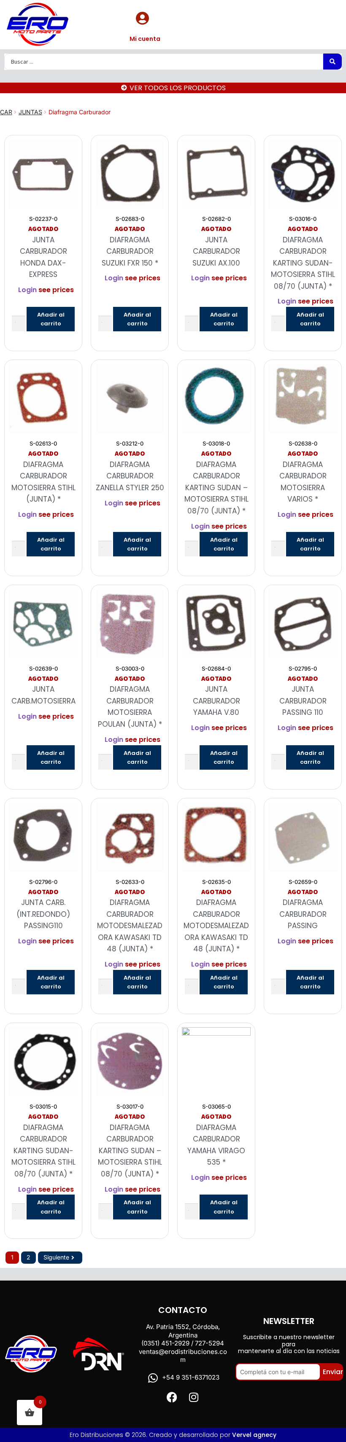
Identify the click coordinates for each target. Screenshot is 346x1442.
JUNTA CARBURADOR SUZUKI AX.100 (216, 251)
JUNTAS (30, 111)
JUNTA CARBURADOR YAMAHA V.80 (216, 700)
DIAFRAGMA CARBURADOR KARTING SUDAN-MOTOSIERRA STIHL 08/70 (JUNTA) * (303, 263)
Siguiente (56, 1257)
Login (27, 290)
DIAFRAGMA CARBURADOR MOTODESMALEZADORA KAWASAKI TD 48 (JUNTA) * (129, 925)
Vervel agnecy (254, 1435)
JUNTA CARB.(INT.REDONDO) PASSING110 (43, 914)
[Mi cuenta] (142, 18)
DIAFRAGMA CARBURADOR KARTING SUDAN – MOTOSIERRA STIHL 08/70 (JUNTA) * (216, 487)
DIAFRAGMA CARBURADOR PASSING (303, 914)
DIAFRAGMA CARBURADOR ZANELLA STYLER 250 (130, 476)
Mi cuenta (145, 39)
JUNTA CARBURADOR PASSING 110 (303, 700)
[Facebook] (172, 1397)
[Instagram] (193, 1397)
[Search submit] (332, 62)
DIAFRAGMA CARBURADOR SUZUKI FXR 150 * (130, 251)
